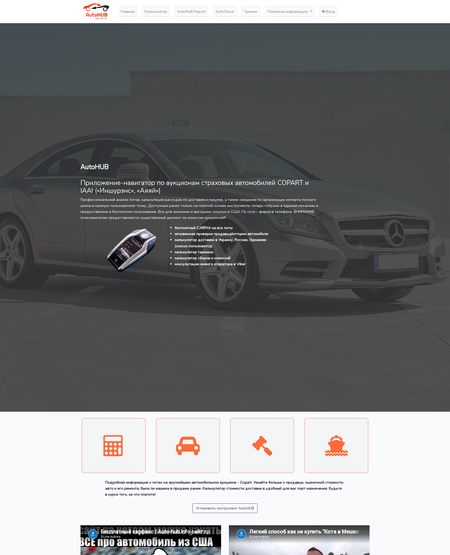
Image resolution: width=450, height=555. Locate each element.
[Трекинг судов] (336, 445)
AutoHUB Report (191, 11)
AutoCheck (224, 11)
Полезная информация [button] (288, 11)
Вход (330, 11)
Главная (128, 11)
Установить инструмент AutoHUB (225, 508)
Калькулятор (156, 11)
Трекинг (251, 11)
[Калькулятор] (113, 445)
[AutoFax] (188, 445)
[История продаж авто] (262, 445)
